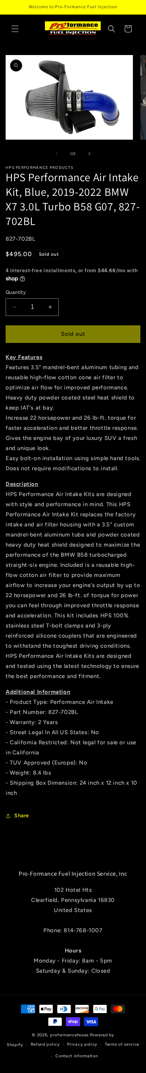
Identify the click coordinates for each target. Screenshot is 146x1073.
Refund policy (45, 1044)
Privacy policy (82, 1044)
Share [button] (21, 815)
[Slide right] (89, 153)
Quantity (16, 292)
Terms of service (122, 1044)
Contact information (76, 1056)
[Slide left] (56, 153)
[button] (15, 29)
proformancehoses (69, 1035)
